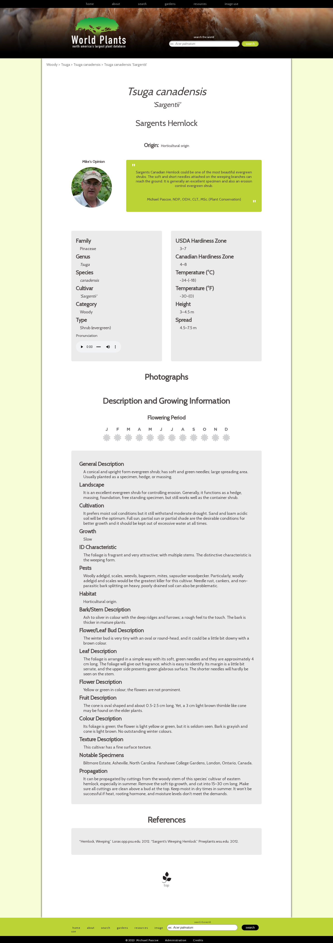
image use (231, 4)
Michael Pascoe (147, 940)
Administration (175, 940)
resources (141, 927)
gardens (170, 4)
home (90, 4)
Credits (198, 940)
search (142, 4)
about (116, 4)
